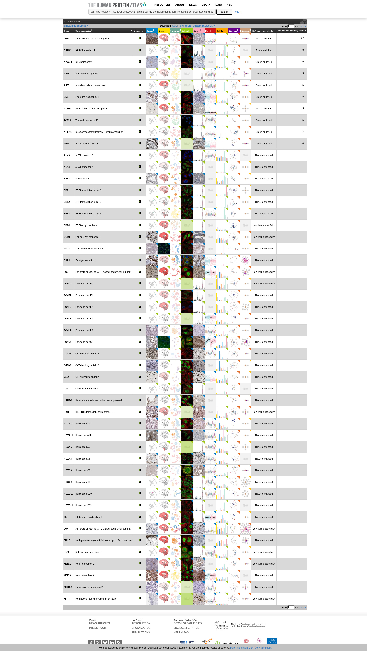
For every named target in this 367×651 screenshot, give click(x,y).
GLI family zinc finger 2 (87, 377)
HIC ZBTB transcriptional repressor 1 (94, 412)
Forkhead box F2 (84, 307)
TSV (181, 25)
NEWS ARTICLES (99, 623)
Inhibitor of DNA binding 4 (88, 517)
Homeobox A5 (82, 447)
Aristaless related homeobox (90, 85)
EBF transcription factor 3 (88, 213)
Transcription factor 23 (86, 120)
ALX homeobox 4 (84, 167)
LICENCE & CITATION (186, 628)
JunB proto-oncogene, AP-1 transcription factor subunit (103, 540)
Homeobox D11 (83, 505)
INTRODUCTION (141, 623)
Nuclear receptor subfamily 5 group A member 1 (100, 132)
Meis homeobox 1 (84, 563)
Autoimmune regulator (86, 73)
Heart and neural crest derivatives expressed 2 (99, 400)
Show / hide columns (75, 25)
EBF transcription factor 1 (88, 190)
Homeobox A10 (83, 423)
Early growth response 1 (88, 237)
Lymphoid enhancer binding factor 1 (94, 38)
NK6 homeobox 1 (84, 62)
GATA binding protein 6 (87, 365)
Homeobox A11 (83, 435)
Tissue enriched (264, 38)
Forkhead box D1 (84, 283)
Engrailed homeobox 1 (87, 97)
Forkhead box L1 (84, 318)
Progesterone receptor (87, 143)
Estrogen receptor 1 (85, 260)
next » (303, 26)
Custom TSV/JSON (203, 25)
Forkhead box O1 (84, 342)
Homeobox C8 (82, 470)
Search (224, 12)
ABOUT (179, 4)
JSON (188, 25)
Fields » (237, 12)
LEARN (206, 4)
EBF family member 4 (86, 225)
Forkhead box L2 (84, 330)
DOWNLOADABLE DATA (188, 623)
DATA (218, 4)
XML (174, 25)
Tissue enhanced (264, 155)
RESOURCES (162, 4)
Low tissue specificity (264, 225)
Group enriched (264, 62)
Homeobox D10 (83, 493)
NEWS (193, 4)
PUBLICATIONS (141, 632)
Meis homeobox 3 (84, 575)
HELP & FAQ (181, 632)
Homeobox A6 (82, 458)
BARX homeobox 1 (85, 50)
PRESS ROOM (97, 628)
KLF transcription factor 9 (88, 552)
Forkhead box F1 (84, 295)
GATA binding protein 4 (87, 353)
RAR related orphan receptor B (91, 108)
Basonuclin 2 (82, 178)
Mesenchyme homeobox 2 (89, 587)
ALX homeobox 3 (84, 155)
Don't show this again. (260, 647)
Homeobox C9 (82, 482)
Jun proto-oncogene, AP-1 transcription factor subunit (102, 528)
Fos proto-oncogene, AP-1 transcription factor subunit (102, 272)
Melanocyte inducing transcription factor (96, 598)
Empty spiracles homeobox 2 (90, 248)
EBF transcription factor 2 (88, 202)
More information (239, 647)
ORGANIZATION (141, 628)
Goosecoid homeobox (86, 388)
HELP (230, 4)
